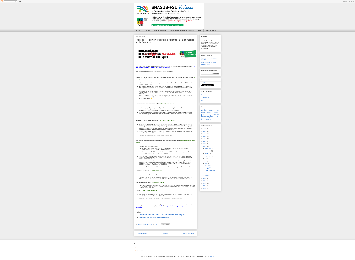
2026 (205, 128)
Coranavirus (209, 112)
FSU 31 (203, 94)
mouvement (216, 118)
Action (204, 110)
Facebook (203, 82)
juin (206, 158)
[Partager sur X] (165, 224)
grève (203, 118)
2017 (205, 180)
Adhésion (211, 110)
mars (206, 175)
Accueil (138, 30)
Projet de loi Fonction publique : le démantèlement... (209, 169)
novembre (208, 151)
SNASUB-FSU (205, 97)
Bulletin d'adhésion (160, 30)
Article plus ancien (189, 233)
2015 (205, 186)
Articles (138, 248)
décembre (208, 148)
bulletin (217, 110)
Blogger (212, 256)
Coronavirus (216, 112)
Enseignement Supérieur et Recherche (182, 30)
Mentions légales (211, 30)
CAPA (203, 112)
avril (206, 163)
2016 (205, 183)
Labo (200, 30)
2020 (205, 143)
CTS (208, 114)
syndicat (213, 119)
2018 (205, 178)
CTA (202, 114)
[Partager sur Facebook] (167, 224)
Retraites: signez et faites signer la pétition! (208, 63)
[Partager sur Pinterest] (169, 224)
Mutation (203, 120)
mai (206, 161)
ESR (218, 116)
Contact (147, 30)
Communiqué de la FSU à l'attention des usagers (162, 214)
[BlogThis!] (163, 224)
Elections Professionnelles (210, 115)
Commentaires (140, 251)
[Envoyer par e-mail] (162, 224)
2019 (205, 146)
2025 (205, 131)
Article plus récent (141, 233)
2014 (205, 188)
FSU (202, 100)
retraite (208, 120)
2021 (205, 141)
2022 (205, 138)
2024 (205, 133)
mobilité (209, 118)
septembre (208, 156)
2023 (205, 136)
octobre (207, 153)
